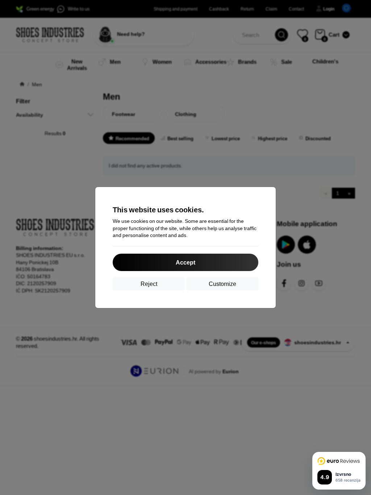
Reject (149, 283)
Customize (222, 283)
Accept (185, 262)
